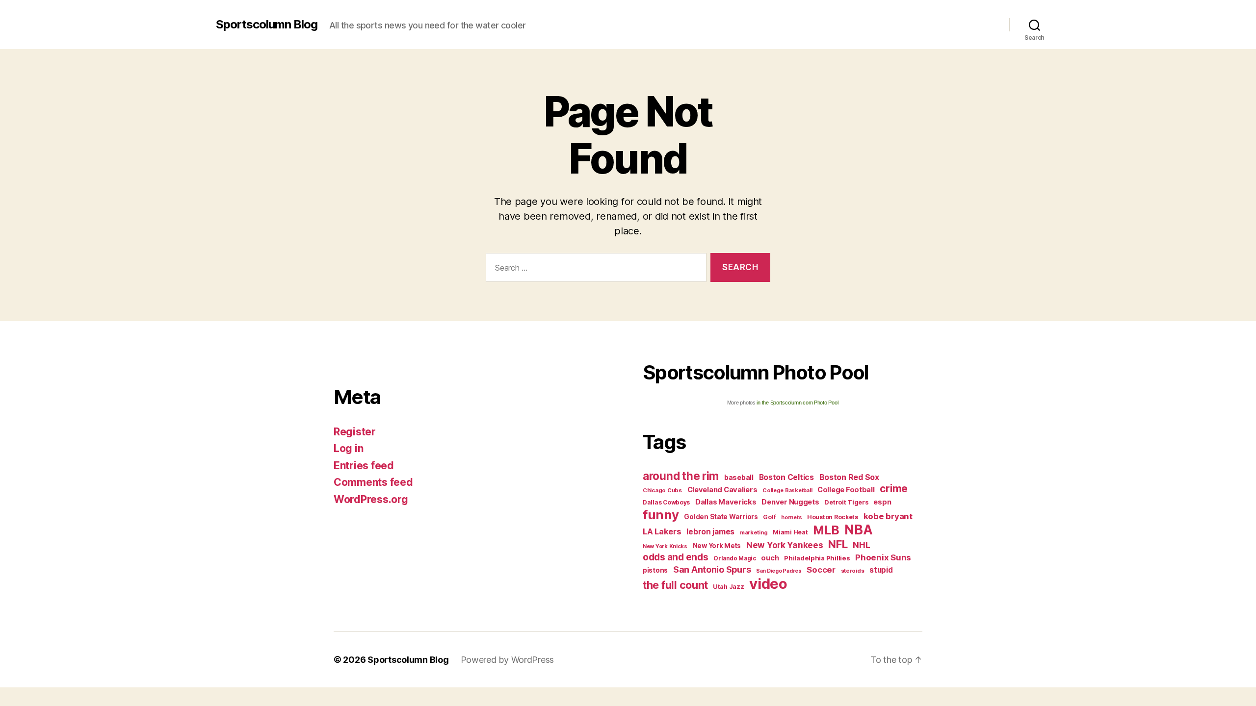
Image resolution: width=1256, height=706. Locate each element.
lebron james (710, 531)
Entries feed (364, 465)
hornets (791, 517)
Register (355, 432)
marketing (754, 532)
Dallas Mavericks (726, 501)
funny (661, 514)
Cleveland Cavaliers (722, 489)
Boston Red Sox (849, 477)
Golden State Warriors (721, 517)
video (768, 583)
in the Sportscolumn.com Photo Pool (797, 402)
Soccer (821, 570)
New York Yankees (784, 545)
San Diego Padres (779, 571)
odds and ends (675, 557)
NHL (861, 545)
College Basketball (787, 490)
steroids (852, 570)
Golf (769, 517)
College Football (846, 489)
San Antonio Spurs (712, 569)
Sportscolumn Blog (266, 24)
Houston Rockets (832, 517)
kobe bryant (888, 516)
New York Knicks (665, 546)
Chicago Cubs (662, 490)
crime (894, 488)
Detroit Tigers (846, 502)
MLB (826, 530)
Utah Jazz (728, 586)
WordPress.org (371, 499)
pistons (655, 570)
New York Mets (717, 546)
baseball (739, 477)
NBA (858, 529)
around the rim (681, 475)
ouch (770, 558)
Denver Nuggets (790, 502)
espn (882, 502)
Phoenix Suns (883, 557)
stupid (880, 570)
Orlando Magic (734, 558)
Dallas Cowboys (666, 502)
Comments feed (373, 482)
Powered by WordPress (507, 660)
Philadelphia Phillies (817, 558)
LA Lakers (662, 531)
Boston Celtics (786, 477)
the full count (676, 585)
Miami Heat (790, 532)
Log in (348, 448)
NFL (837, 544)
